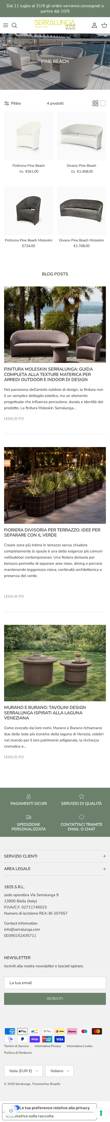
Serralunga (23, 1084)
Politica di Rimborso (18, 1053)
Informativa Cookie (79, 1046)
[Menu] (5, 25)
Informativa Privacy (48, 1046)
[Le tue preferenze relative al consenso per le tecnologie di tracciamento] (101, 1113)
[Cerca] (17, 25)
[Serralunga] (55, 25)
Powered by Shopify (46, 1084)
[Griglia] (95, 103)
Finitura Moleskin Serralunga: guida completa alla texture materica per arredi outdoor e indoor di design (48, 374)
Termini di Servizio (16, 1046)
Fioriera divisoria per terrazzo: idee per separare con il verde (52, 532)
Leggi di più (14, 418)
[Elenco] (103, 103)
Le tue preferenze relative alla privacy (54, 1107)
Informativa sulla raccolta (30, 1116)
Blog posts (55, 274)
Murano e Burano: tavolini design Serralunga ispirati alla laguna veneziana (45, 713)
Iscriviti (55, 998)
